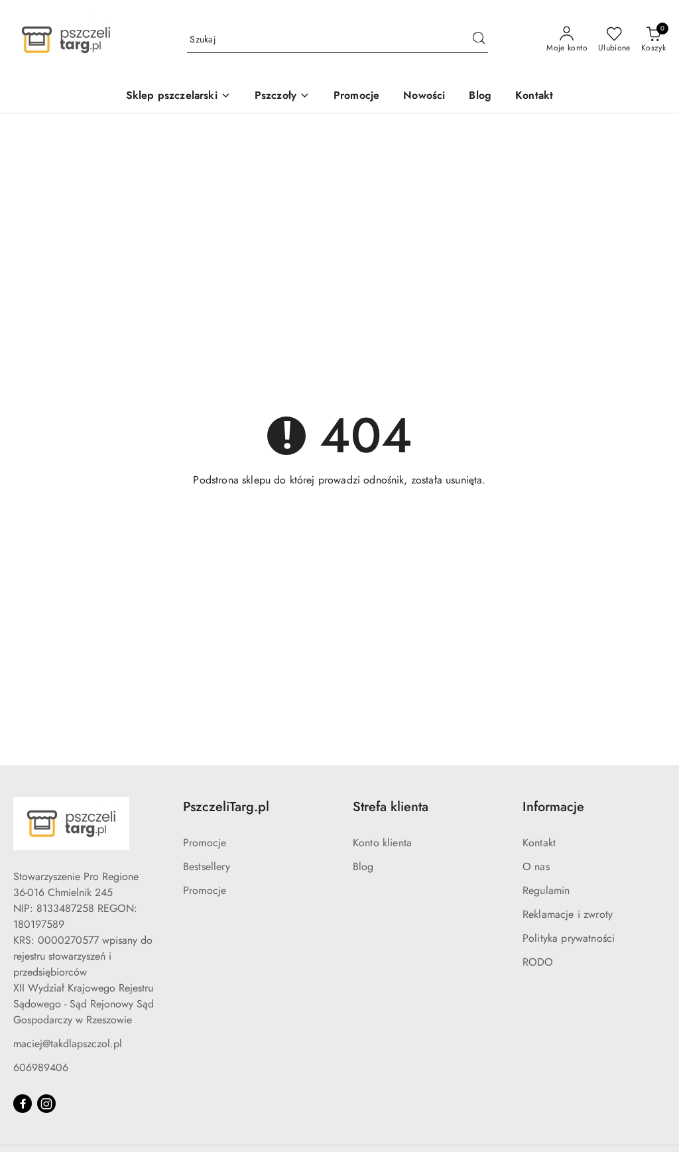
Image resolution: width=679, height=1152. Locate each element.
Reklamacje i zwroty (568, 914)
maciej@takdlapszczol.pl (67, 1043)
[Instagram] (46, 1103)
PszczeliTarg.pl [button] (226, 806)
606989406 (40, 1067)
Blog (363, 866)
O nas (536, 866)
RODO (538, 962)
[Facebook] (22, 1103)
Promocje (204, 842)
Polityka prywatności (569, 938)
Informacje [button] (553, 806)
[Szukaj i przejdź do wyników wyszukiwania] (478, 40)
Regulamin (546, 890)
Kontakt (539, 842)
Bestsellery (206, 866)
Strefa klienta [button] (390, 806)
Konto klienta (382, 842)
